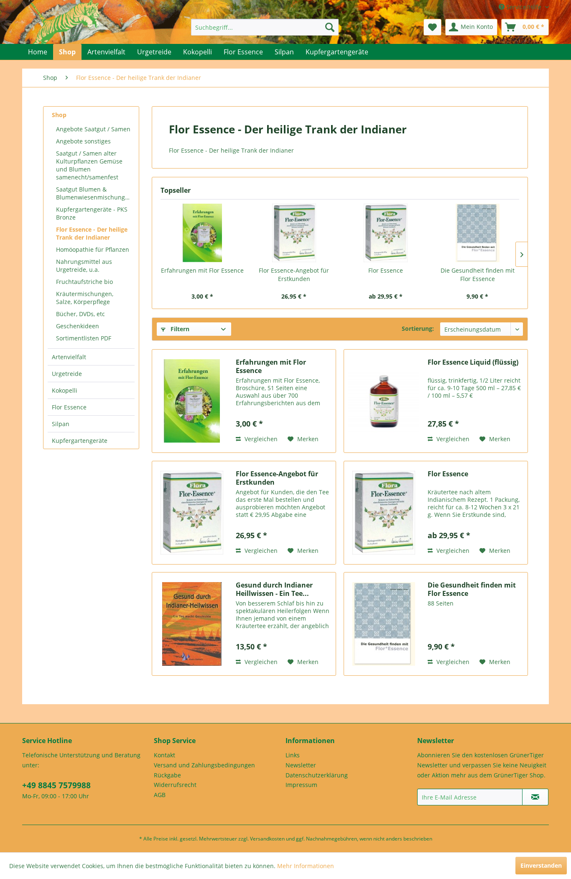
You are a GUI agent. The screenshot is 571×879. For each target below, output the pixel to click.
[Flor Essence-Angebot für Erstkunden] (294, 233)
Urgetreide (67, 374)
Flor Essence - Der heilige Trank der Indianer (91, 233)
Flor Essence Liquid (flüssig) (473, 362)
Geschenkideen (77, 326)
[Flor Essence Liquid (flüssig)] (383, 401)
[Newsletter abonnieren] (535, 797)
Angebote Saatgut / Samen (93, 129)
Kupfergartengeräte (79, 441)
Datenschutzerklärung (317, 775)
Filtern (179, 329)
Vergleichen (260, 439)
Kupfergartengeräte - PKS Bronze (91, 213)
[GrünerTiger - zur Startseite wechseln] (65, 30)
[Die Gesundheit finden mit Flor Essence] (478, 233)
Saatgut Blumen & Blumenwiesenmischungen (94, 193)
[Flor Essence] (386, 233)
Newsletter (301, 765)
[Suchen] (330, 27)
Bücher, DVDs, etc (80, 314)
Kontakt (164, 755)
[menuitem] (265, 27)
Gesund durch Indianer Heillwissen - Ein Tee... (274, 589)
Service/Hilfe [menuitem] (524, 7)
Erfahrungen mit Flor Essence (202, 270)
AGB (160, 795)
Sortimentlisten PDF (83, 338)
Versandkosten (267, 838)
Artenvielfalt (69, 357)
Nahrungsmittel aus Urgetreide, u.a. (84, 265)
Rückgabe (167, 775)
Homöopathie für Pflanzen (92, 249)
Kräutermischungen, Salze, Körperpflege (84, 298)
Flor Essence (69, 407)
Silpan (60, 424)
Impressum (301, 785)
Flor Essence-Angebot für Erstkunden (294, 274)
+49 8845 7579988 (56, 785)
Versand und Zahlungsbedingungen (204, 765)
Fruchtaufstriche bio (84, 282)
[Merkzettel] (432, 27)
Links (293, 755)
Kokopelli (64, 390)
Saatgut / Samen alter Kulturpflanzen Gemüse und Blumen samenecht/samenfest (89, 165)
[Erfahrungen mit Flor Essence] (202, 233)
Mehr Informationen (305, 866)
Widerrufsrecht (175, 785)
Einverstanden (541, 865)
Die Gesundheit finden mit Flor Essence (478, 274)
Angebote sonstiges (83, 141)
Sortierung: (418, 328)
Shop (59, 115)
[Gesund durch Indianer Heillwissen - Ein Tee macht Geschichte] (191, 624)
